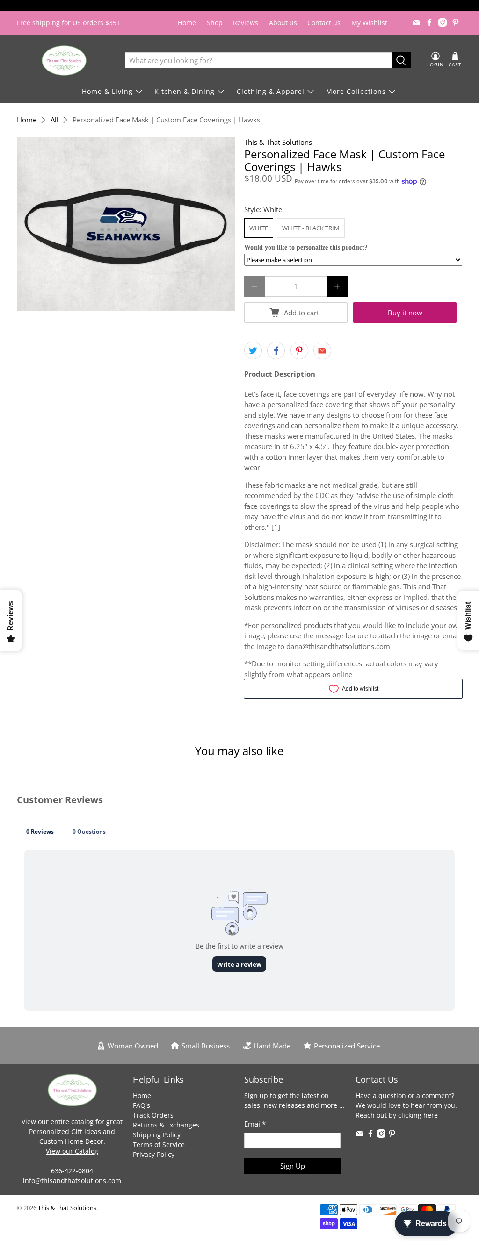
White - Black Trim (311, 228)
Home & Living (107, 91)
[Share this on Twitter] (253, 350)
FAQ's (141, 1105)
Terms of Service (159, 1144)
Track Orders (153, 1115)
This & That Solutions (278, 142)
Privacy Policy (153, 1154)
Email (255, 1123)
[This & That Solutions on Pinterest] (455, 22)
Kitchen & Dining (184, 91)
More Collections (356, 91)
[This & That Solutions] (64, 60)
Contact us (324, 22)
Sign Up (292, 1165)
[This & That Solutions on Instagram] (442, 22)
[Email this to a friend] (322, 350)
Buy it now (405, 312)
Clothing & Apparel (271, 91)
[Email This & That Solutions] (416, 22)
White (258, 228)
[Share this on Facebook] (276, 350)
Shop (215, 22)
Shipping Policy (157, 1134)
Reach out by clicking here (397, 1115)
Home (187, 22)
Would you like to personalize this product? (306, 247)
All (54, 119)
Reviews (245, 22)
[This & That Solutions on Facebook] (429, 22)
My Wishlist (369, 22)
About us (283, 22)
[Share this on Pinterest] (299, 350)
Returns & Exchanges (166, 1124)
